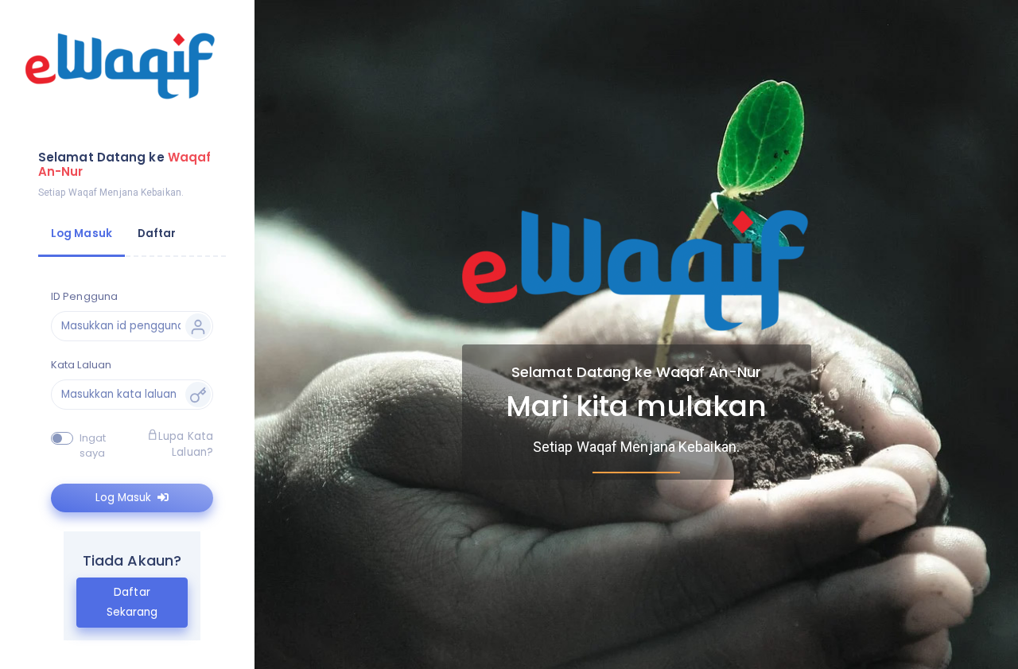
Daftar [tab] (157, 233)
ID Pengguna (84, 296)
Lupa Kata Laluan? (185, 444)
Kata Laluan (81, 364)
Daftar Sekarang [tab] (132, 602)
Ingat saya (93, 445)
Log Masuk (124, 497)
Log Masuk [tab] (81, 233)
